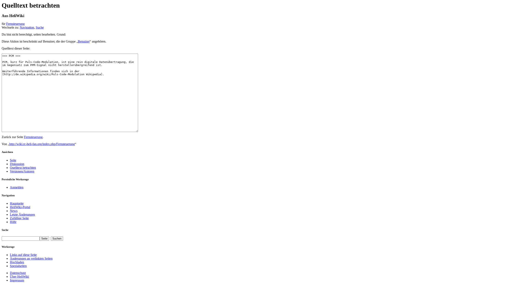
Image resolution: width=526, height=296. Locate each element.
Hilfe (13, 222)
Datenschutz (18, 273)
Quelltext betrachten (23, 167)
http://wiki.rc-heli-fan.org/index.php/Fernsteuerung (42, 144)
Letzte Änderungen (22, 214)
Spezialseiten (18, 266)
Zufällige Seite (19, 218)
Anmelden (16, 187)
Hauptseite (17, 203)
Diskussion (17, 164)
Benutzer (84, 41)
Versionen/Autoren (22, 171)
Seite (13, 160)
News (13, 211)
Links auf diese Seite (23, 255)
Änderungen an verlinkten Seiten (31, 258)
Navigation (27, 27)
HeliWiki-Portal (20, 207)
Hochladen (17, 262)
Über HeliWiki (19, 276)
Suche (40, 27)
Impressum (17, 280)
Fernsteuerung (15, 23)
